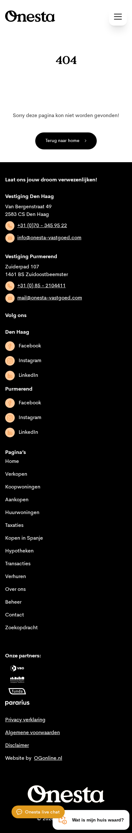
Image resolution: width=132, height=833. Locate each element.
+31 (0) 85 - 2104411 (41, 286)
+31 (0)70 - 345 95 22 (42, 225)
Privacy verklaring (25, 720)
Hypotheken (19, 551)
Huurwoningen (22, 512)
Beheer (13, 602)
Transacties (17, 564)
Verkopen (16, 474)
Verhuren (15, 576)
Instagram (30, 360)
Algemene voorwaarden (32, 732)
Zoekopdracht (21, 628)
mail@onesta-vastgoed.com (49, 298)
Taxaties (14, 525)
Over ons (15, 589)
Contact (14, 615)
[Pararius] (17, 703)
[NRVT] (17, 680)
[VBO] (17, 668)
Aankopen (17, 500)
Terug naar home (62, 141)
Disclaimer (17, 745)
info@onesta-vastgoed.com (49, 238)
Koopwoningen (22, 487)
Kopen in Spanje (24, 538)
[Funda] (17, 691)
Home (12, 461)
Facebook (30, 346)
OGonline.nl (48, 758)
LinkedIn (28, 375)
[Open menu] (118, 16)
